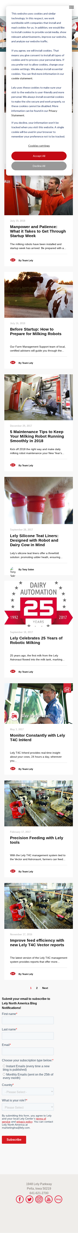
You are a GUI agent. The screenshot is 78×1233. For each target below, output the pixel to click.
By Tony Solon (26, 569)
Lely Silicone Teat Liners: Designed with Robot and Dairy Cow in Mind (34, 540)
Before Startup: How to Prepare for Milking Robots (36, 331)
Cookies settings (39, 145)
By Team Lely (26, 260)
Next (45, 987)
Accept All (39, 155)
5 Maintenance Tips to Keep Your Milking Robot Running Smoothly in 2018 (37, 436)
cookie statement (21, 78)
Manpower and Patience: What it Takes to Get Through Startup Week (38, 231)
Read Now (38, 192)
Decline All (39, 165)
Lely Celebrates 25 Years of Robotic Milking (36, 640)
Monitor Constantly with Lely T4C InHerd (37, 737)
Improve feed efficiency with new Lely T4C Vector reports (37, 942)
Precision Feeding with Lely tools (36, 840)
